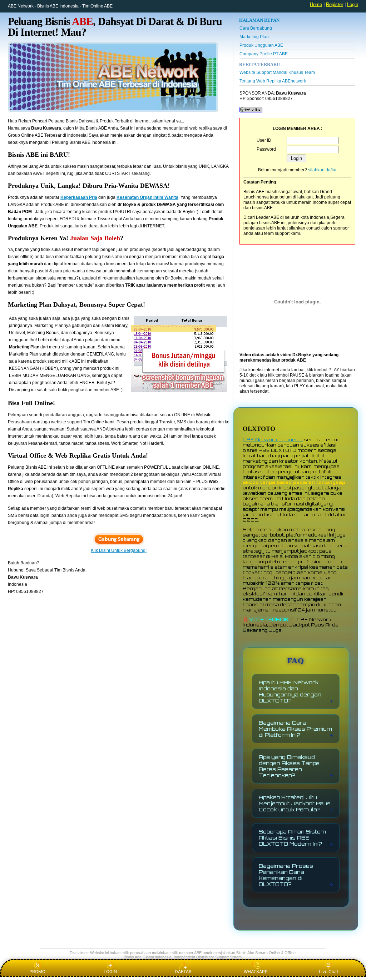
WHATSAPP (256, 971)
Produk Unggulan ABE (261, 45)
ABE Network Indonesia (273, 439)
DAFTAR (183, 971)
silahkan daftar (322, 169)
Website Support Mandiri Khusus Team (277, 72)
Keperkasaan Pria (78, 197)
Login (352, 4)
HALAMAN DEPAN (259, 20)
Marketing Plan (254, 36)
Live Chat (328, 971)
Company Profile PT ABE (263, 53)
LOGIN (110, 971)
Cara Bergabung (255, 28)
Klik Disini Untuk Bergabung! (119, 550)
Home (316, 4)
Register (334, 4)
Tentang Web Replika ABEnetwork (272, 81)
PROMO (37, 971)
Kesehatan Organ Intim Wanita (147, 197)
